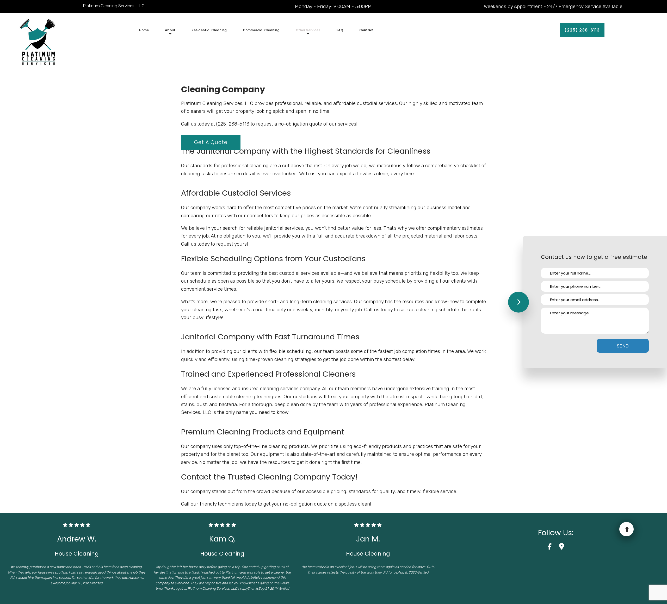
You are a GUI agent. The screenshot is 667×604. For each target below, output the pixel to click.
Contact (366, 30)
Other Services (308, 30)
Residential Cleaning (209, 30)
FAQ (339, 30)
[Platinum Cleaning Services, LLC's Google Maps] (561, 547)
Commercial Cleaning (261, 30)
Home (144, 30)
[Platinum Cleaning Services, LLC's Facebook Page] (553, 547)
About (170, 30)
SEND (623, 346)
